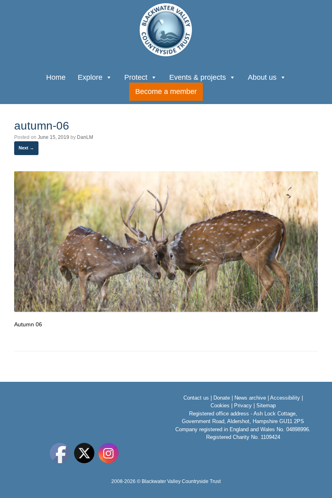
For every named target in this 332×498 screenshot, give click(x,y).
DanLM (85, 137)
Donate (221, 398)
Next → (26, 147)
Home (56, 77)
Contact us (196, 398)
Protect (135, 77)
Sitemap (266, 405)
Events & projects (197, 77)
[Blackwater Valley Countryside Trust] (166, 29)
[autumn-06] (166, 309)
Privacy (243, 405)
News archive (250, 398)
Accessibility (285, 398)
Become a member (166, 91)
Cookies (220, 405)
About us (262, 77)
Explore (90, 77)
